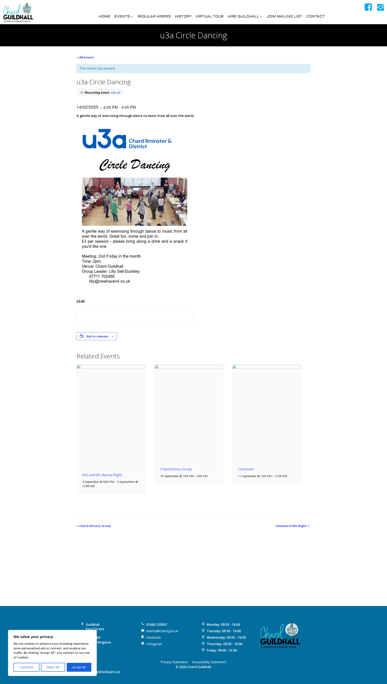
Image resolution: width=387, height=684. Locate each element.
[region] (52, 653)
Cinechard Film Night (292, 526)
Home (104, 16)
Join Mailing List (284, 16)
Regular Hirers (154, 16)
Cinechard (245, 469)
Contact (315, 16)
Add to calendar (97, 336)
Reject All (53, 667)
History (183, 16)
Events (122, 16)
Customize (26, 667)
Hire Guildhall (243, 16)
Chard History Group (176, 469)
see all (115, 92)
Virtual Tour (210, 16)
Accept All (79, 667)
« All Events (85, 57)
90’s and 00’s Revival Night (102, 475)
